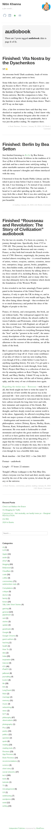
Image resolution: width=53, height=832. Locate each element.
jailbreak (5, 673)
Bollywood (6, 568)
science (5, 765)
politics (5, 734)
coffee (4, 578)
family (4, 598)
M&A (4, 694)
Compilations (7, 588)
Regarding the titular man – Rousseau (19, 386)
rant (4, 618)
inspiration (6, 660)
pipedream (6, 615)
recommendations (9, 761)
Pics (4, 728)
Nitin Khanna (11, 4)
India (4, 656)
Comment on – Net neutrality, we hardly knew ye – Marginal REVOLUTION (26, 514)
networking (6, 707)
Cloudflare (6, 571)
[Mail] (20, 14)
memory (5, 700)
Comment (47, 129)
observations (7, 720)
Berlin (27, 155)
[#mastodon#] (15, 14)
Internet (5, 663)
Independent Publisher (17, 828)
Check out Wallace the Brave (14, 506)
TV (3, 785)
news (4, 711)
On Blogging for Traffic (11, 510)
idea (4, 653)
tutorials (5, 782)
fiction (4, 602)
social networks (8, 772)
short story (6, 768)
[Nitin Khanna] (46, 7)
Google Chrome (8, 636)
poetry (5, 731)
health (4, 646)
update (5, 625)
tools (4, 779)
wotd (4, 802)
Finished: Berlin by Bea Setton (25, 146)
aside (4, 557)
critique (5, 591)
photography (7, 724)
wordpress (6, 799)
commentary (20, 486)
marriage (6, 697)
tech (4, 775)
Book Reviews (15, 126)
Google (5, 632)
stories (5, 621)
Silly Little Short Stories (11, 604)
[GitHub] (4, 14)
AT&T (4, 561)
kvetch (5, 680)
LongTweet (6, 690)
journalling (6, 677)
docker (5, 595)
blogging (5, 564)
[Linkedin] (10, 14)
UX (3, 792)
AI (3, 547)
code (4, 574)
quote (4, 741)
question (5, 738)
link (3, 687)
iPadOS (5, 669)
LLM (4, 550)
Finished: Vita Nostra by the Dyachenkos (26, 60)
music (4, 704)
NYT (4, 714)
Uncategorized (8, 789)
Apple (4, 554)
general (28, 486)
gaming (5, 608)
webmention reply (9, 584)
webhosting (7, 796)
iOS (4, 666)
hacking (5, 643)
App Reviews (7, 754)
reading (17, 205)
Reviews (24, 126)
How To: (5, 649)
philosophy (6, 717)
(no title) (5, 519)
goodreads (6, 629)
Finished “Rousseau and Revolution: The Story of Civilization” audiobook (22, 227)
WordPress (40, 828)
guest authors (7, 639)
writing (5, 806)
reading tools (7, 748)
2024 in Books (8, 522)
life (3, 683)
